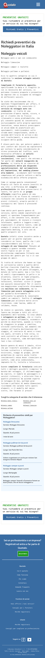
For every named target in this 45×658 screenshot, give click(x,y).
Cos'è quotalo (22, 571)
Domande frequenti (22, 587)
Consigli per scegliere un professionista (22, 628)
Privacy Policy (22, 652)
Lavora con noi (22, 591)
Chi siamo (22, 579)
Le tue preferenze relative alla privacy (22, 654)
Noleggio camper (6, 405)
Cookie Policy (35, 651)
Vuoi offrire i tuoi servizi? (22, 604)
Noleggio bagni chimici (9, 401)
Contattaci (22, 583)
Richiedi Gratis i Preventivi (22, 29)
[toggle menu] (38, 4)
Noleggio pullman (7, 408)
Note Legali (25, 651)
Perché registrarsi (22, 612)
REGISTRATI (23, 554)
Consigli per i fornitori (22, 608)
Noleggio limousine (30, 405)
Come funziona (22, 575)
